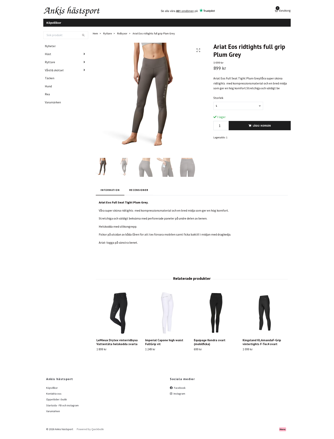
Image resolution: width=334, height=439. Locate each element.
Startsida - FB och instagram (62, 408)
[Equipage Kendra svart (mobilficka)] (216, 316)
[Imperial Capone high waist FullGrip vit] (167, 316)
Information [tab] (110, 192)
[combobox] (238, 109)
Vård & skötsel (54, 73)
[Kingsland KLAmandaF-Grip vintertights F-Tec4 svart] (265, 316)
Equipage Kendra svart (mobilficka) (209, 345)
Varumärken (53, 105)
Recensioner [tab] (138, 192)
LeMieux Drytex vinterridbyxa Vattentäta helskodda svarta (117, 345)
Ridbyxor (122, 36)
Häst (48, 57)
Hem (95, 36)
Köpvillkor (53, 25)
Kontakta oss (53, 396)
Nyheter (50, 49)
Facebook (179, 390)
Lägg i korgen (262, 128)
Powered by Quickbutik (90, 432)
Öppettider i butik (56, 402)
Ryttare (50, 65)
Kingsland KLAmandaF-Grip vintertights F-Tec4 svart (262, 345)
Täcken (49, 81)
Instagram (179, 396)
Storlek (218, 101)
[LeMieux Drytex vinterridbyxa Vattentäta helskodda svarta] (118, 316)
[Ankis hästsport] (79, 12)
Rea (47, 97)
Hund (48, 89)
